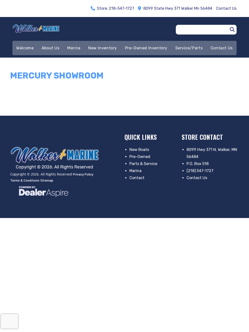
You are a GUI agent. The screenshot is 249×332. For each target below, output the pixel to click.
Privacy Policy (83, 174)
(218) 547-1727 (200, 170)
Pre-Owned (139, 156)
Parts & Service (143, 163)
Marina (135, 170)
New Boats (139, 149)
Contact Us (197, 177)
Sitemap (46, 180)
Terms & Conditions (24, 180)
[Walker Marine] (56, 154)
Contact (136, 177)
